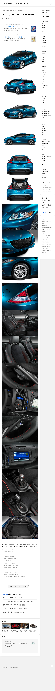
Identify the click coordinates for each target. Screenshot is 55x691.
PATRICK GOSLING (47, 187)
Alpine (43, 19)
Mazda (43, 107)
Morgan (44, 122)
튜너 (51, 250)
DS (42, 55)
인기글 (49, 212)
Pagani (43, 128)
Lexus (43, 98)
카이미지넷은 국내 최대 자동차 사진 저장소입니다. (16, 643)
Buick (43, 31)
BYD (43, 34)
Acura (43, 14)
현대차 (48, 241)
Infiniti (43, 74)
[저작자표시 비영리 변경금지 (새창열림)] (30, 586)
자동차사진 (44, 239)
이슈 (48, 231)
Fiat (43, 59)
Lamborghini (45, 92)
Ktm (43, 87)
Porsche (44, 134)
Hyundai (44, 72)
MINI (43, 117)
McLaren (44, 109)
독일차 (47, 237)
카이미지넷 (7, 3)
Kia (42, 83)
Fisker (43, 61)
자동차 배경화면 (45, 227)
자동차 (43, 221)
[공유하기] (16, 586)
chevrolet (44, 40)
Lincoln (43, 100)
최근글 (44, 212)
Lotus (43, 102)
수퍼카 (43, 223)
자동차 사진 (48, 244)
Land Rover (44, 96)
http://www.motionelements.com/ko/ (12, 24)
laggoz (16, 667)
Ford (43, 64)
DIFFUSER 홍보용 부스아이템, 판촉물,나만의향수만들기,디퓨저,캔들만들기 (15, 39)
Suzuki (43, 160)
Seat (43, 149)
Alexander (45, 184)
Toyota (43, 167)
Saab (43, 145)
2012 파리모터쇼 (46, 229)
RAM (43, 137)
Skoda (43, 152)
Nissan (43, 124)
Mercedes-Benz (45, 113)
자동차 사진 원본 (46, 225)
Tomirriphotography (47, 191)
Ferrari (43, 57)
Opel (43, 126)
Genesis (44, 66)
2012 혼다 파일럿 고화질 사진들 (12, 597)
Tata (43, 162)
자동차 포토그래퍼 (46, 182)
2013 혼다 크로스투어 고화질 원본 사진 (15, 608)
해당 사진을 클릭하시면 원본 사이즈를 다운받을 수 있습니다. (47, 206)
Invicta (43, 77)
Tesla (43, 164)
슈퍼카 (43, 237)
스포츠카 (44, 231)
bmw (49, 239)
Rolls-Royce (45, 143)
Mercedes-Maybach (46, 115)
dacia (43, 49)
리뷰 (43, 235)
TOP (52, 666)
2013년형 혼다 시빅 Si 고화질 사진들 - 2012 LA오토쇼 (19, 601)
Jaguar (43, 79)
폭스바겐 (44, 250)
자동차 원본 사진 (48, 235)
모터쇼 (43, 179)
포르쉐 (43, 244)
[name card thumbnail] (33, 643)
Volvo (43, 173)
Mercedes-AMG (46, 111)
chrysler (44, 42)
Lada (43, 89)
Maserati (44, 104)
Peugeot (44, 130)
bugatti (43, 29)
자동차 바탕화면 (45, 242)
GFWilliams (45, 185)
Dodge (43, 53)
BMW (43, 27)
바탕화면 (44, 246)
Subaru (43, 158)
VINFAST (44, 169)
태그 (28, 3)
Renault (44, 139)
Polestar (44, 132)
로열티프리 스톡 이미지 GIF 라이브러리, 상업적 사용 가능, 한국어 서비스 (15, 29)
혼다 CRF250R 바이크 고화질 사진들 (14, 605)
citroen (43, 44)
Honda (5, 594)
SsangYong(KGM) (46, 156)
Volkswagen (45, 171)
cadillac (43, 36)
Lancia (43, 94)
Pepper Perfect (46, 189)
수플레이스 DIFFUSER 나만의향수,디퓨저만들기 (15, 37)
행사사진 (44, 177)
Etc (43, 175)
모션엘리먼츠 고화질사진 (11, 26)
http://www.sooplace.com (9, 34)
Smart (43, 154)
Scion (43, 147)
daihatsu (44, 51)
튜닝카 (43, 233)
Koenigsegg (44, 85)
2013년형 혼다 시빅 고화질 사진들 (13, 612)
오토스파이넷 (18, 3)
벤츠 (43, 248)
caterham (44, 38)
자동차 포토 (48, 221)
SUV (51, 227)
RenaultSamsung (46, 141)
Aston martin (45, 21)
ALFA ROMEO (45, 16)
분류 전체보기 (46, 10)
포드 (48, 250)
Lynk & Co (44, 12)
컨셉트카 (44, 252)
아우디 (46, 248)
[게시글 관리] (20, 586)
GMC (43, 68)
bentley (43, 25)
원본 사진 (44, 241)
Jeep (43, 81)
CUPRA (44, 47)
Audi (43, 23)
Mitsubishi (44, 119)
